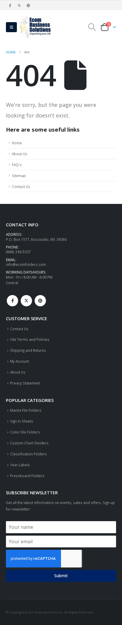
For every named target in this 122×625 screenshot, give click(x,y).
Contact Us (21, 186)
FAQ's (17, 164)
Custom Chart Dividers (29, 443)
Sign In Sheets (21, 421)
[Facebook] (10, 5)
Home (17, 142)
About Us (19, 153)
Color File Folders (25, 432)
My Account (19, 361)
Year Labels (20, 464)
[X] (19, 5)
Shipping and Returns (28, 350)
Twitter (26, 301)
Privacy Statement (25, 383)
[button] (11, 27)
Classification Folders (28, 453)
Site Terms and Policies (29, 339)
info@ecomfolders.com (26, 264)
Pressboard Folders (27, 475)
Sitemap (19, 175)
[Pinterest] (29, 5)
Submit (61, 575)
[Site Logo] (35, 27)
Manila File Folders (25, 410)
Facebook (12, 301)
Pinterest (40, 301)
